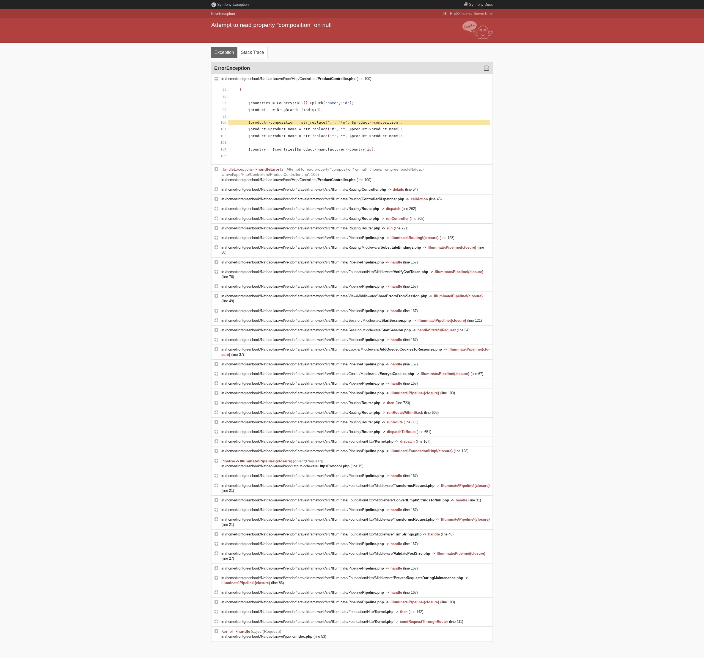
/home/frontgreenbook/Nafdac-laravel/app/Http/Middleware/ (287, 466)
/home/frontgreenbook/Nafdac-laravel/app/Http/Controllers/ (290, 79)
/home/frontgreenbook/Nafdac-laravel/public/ (268, 636)
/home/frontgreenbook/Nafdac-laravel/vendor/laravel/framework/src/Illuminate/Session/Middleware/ (318, 320)
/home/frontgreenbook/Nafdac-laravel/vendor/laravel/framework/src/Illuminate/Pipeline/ (304, 238)
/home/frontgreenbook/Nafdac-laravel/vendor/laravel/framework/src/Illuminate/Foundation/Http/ (309, 441)
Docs (481, 4)
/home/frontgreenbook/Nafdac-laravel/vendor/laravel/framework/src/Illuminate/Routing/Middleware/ (323, 247)
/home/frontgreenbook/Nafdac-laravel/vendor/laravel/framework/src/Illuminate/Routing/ (305, 189)
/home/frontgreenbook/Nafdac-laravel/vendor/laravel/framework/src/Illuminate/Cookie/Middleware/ (333, 349)
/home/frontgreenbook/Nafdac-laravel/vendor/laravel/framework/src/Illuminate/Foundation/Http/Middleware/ (326, 272)
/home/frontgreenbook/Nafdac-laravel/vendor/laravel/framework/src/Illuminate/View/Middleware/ (326, 296)
